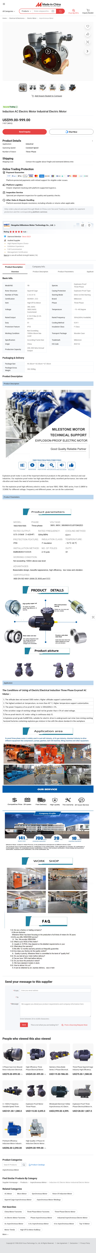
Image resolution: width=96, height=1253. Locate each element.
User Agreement (62, 1243)
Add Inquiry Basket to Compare (48, 96)
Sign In (6, 255)
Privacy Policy (85, 1243)
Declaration (74, 1243)
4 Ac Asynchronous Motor (64, 1223)
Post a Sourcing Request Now (75, 1025)
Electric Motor (31, 18)
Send (24, 1025)
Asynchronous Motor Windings (49, 1199)
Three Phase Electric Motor (65, 1211)
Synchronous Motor (39, 1193)
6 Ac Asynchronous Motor (38, 1223)
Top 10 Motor (84, 1223)
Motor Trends (9, 1229)
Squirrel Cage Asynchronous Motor (18, 1199)
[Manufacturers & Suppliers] (48, 4)
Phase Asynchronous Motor (41, 1217)
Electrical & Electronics (16, 18)
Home (4, 18)
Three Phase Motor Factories (38, 1211)
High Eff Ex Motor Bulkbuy (30, 1229)
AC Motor (8, 1193)
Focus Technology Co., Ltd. (31, 1243)
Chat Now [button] (73, 132)
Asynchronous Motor (46, 18)
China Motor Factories (13, 1211)
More (4, 1234)
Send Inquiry (24, 132)
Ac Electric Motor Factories (14, 1217)
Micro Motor (22, 1193)
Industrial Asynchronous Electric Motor (72, 1217)
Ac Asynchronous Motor (13, 1223)
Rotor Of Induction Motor (62, 1193)
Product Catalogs (38, 1165)
